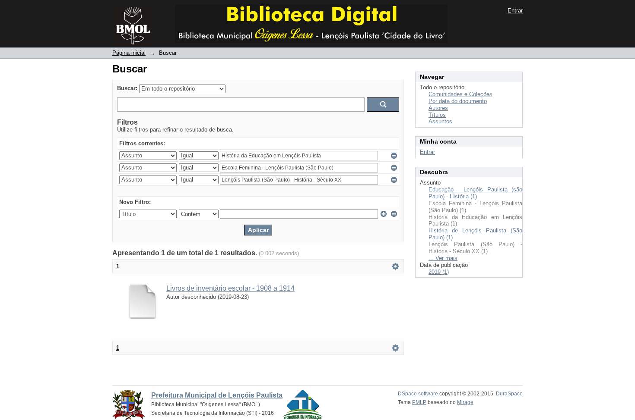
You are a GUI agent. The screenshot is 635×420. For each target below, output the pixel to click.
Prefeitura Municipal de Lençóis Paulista (217, 395)
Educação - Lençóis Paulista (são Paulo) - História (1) (475, 193)
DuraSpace (509, 394)
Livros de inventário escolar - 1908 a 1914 (230, 288)
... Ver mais (443, 258)
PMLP (419, 402)
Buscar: (127, 88)
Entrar (515, 10)
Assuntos (440, 121)
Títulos (437, 115)
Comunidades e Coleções (460, 94)
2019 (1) (439, 272)
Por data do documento (458, 101)
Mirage (465, 402)
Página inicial (129, 53)
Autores (438, 108)
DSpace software (418, 394)
